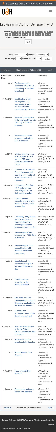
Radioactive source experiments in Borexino (25, 340)
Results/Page (9, 58)
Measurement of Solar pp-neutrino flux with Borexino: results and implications (24, 249)
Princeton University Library (11, 428)
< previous (6, 70)
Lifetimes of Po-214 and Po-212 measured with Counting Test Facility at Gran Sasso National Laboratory (25, 174)
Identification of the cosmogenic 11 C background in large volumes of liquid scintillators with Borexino (25, 104)
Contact (27, 428)
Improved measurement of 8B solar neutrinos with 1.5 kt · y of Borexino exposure (25, 121)
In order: (31, 54)
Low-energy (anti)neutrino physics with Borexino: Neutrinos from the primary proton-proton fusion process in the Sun (25, 221)
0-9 (13, 32)
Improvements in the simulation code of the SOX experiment (24, 138)
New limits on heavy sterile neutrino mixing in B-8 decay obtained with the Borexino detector (25, 301)
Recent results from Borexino (23, 372)
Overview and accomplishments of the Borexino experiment (25, 313)
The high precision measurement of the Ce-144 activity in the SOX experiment (25, 87)
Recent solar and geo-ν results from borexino (24, 390)
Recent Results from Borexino (23, 353)
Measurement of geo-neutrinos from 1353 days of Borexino (25, 235)
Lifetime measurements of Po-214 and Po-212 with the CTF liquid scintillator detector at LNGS (24, 159)
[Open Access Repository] (7, 12)
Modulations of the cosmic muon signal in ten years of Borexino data (24, 265)
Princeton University (9, 420)
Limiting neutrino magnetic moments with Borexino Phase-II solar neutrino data (24, 202)
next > (51, 70)
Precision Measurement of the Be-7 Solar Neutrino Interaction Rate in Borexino (25, 330)
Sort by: (10, 54)
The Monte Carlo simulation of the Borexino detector (22, 282)
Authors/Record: (29, 58)
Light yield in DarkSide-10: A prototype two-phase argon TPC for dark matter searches (24, 189)
